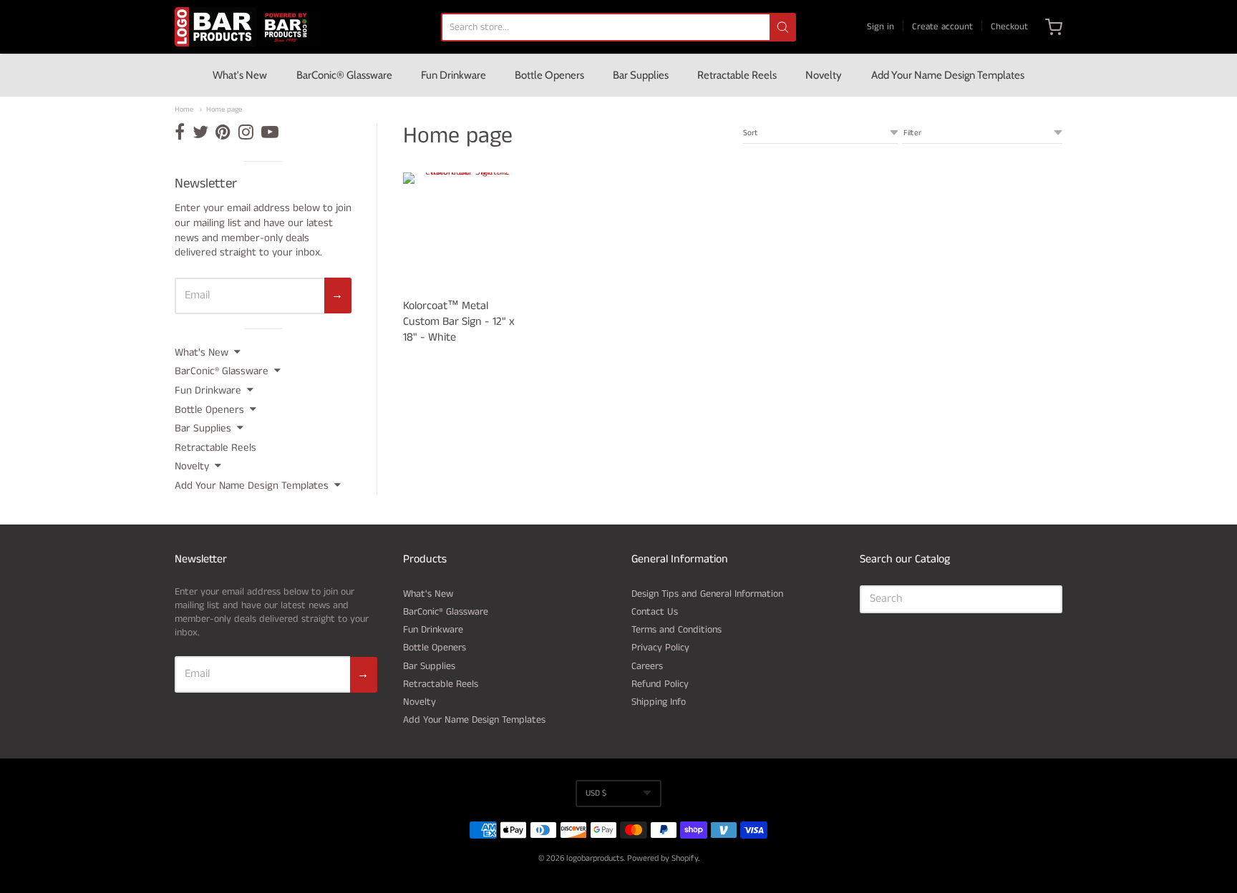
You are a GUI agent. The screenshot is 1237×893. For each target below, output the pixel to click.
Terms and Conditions (676, 630)
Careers (647, 666)
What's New (240, 75)
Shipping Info (658, 702)
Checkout (1009, 27)
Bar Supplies (641, 75)
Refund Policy (660, 684)
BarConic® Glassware (344, 75)
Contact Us (654, 612)
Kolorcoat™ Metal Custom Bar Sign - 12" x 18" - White (459, 322)
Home (184, 109)
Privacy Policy (660, 647)
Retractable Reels (737, 75)
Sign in (880, 27)
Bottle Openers (549, 75)
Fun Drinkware (453, 75)
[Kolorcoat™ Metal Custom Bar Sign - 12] (461, 230)
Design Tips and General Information (707, 594)
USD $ (596, 793)
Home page (224, 109)
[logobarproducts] (248, 27)
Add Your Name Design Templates (947, 75)
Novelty (823, 75)
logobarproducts (595, 858)
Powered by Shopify (662, 858)
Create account (942, 27)
